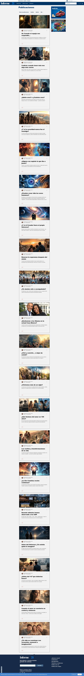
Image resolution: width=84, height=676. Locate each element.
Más (41, 12)
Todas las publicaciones (24, 12)
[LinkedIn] (82, 3)
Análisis (32, 12)
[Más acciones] (47, 30)
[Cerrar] (82, 674)
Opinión (37, 12)
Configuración (74, 674)
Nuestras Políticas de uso (43, 674)
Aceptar (79, 674)
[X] (79, 3)
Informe (5, 3)
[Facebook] (80, 3)
